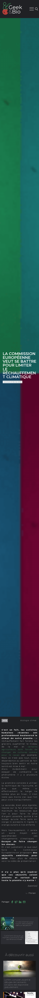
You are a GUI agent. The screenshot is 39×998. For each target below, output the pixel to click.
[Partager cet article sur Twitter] (16, 902)
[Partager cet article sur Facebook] (12, 902)
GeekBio (15, 9)
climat (33, 720)
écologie (24, 720)
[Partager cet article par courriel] (24, 902)
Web (4, 721)
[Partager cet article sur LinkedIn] (20, 902)
